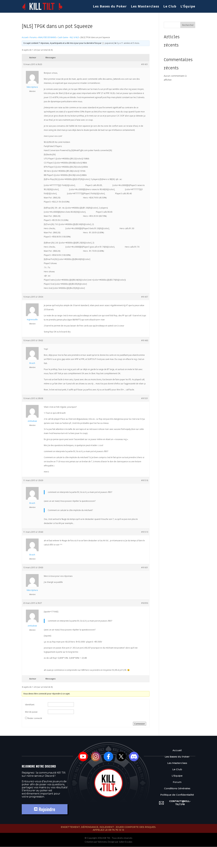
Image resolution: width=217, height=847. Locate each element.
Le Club (169, 6)
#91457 (144, 296)
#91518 (144, 480)
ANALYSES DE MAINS (47, 37)
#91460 (144, 340)
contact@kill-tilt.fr (180, 803)
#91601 (144, 567)
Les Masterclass (145, 6)
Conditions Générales (177, 788)
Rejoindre (46, 809)
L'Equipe (177, 775)
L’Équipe (187, 6)
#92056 (144, 603)
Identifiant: (30, 704)
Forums (33, 37)
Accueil (25, 37)
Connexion (139, 723)
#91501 (144, 398)
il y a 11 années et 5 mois (128, 43)
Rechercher (188, 24)
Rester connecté (35, 718)
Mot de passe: (31, 712)
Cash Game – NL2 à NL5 (68, 37)
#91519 (144, 532)
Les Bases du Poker (110, 6)
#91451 (144, 64)
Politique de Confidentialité (177, 794)
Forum (177, 782)
